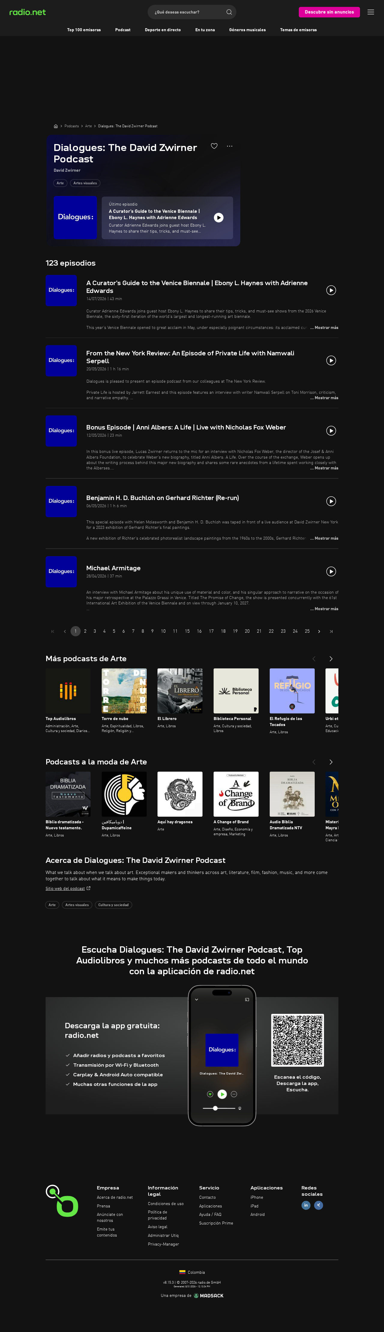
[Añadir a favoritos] (214, 146)
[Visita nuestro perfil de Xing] (318, 1205)
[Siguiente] (331, 656)
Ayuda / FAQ (210, 1215)
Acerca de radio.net (115, 1197)
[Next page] (319, 631)
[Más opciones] (229, 146)
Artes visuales (85, 183)
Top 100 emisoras (84, 30)
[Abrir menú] (370, 12)
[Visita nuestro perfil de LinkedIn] (306, 1205)
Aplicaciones (210, 1206)
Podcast (122, 30)
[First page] (53, 631)
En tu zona (205, 30)
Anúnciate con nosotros (110, 1218)
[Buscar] (229, 12)
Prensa (103, 1206)
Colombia (196, 1272)
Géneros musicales (247, 30)
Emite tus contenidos (107, 1232)
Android (257, 1215)
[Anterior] (314, 656)
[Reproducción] (219, 217)
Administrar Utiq (163, 1236)
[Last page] (331, 631)
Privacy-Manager (163, 1244)
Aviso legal (157, 1227)
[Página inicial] (55, 126)
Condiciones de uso (166, 1204)
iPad (254, 1206)
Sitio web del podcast (65, 889)
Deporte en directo (163, 30)
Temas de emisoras (298, 30)
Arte (60, 183)
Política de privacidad (157, 1215)
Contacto (207, 1197)
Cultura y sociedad (113, 905)
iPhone (256, 1197)
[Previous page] (65, 631)
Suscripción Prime (216, 1223)
